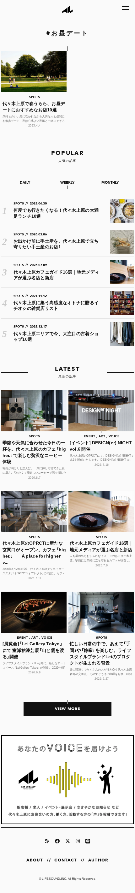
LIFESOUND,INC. (54, 878)
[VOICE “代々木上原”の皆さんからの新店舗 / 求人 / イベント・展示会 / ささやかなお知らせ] (67, 779)
